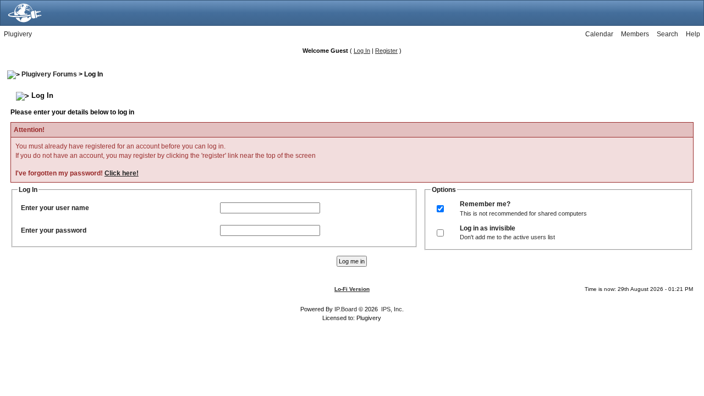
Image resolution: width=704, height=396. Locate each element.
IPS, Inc (391, 309)
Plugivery (18, 34)
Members (635, 34)
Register (386, 50)
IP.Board (345, 309)
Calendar (599, 34)
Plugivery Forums (49, 74)
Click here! (122, 173)
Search (667, 34)
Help (693, 34)
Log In (362, 50)
